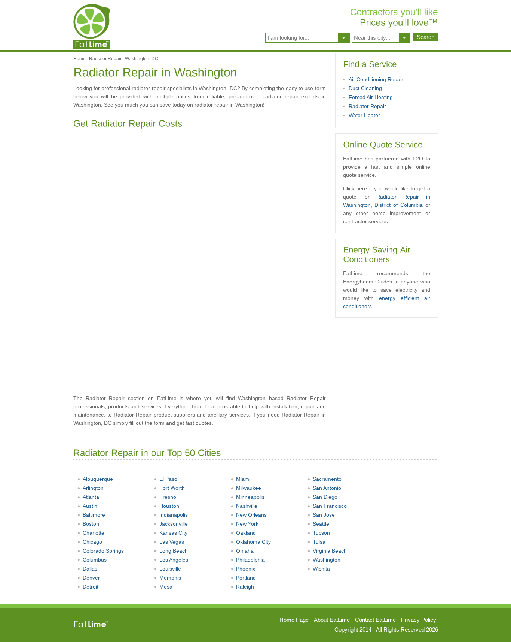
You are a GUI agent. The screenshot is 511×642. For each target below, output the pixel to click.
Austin (90, 506)
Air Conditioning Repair (376, 79)
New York (247, 524)
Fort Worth (172, 488)
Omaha (245, 551)
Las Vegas (171, 542)
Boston (91, 524)
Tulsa (319, 542)
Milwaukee (248, 488)
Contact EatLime (375, 620)
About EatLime (332, 620)
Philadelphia (250, 560)
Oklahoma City (253, 542)
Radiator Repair (105, 58)
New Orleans (251, 515)
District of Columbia (398, 205)
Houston (169, 506)
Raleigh (245, 587)
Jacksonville (173, 524)
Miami (243, 479)
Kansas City (173, 533)
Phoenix (245, 569)
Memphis (170, 578)
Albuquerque (98, 479)
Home (79, 58)
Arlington (93, 488)
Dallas (90, 569)
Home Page (294, 620)
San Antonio (327, 488)
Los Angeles (173, 560)
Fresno (167, 497)
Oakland (246, 533)
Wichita (321, 569)
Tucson (321, 533)
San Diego (325, 497)
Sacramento (327, 479)
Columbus (95, 560)
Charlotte (93, 533)
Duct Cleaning (365, 88)
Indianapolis (173, 515)
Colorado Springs (103, 551)
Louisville (170, 569)
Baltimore (94, 515)
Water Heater (364, 115)
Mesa (165, 587)
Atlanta (91, 497)
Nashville (246, 506)
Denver (91, 578)
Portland (246, 578)
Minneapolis (250, 497)
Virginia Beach (330, 551)
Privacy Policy (418, 620)
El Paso (168, 479)
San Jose (324, 515)
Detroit (90, 587)
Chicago (92, 542)
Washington (326, 560)
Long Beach (173, 551)
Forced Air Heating (371, 97)
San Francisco (330, 506)
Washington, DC (141, 58)
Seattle (321, 524)
